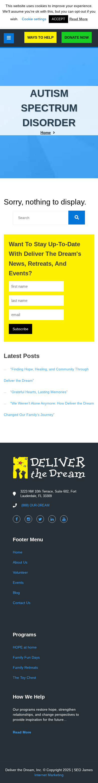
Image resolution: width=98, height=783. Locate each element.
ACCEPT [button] (58, 19)
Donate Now (77, 37)
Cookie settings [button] (34, 19)
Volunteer (20, 572)
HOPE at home (25, 647)
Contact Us (21, 603)
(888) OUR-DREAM (35, 505)
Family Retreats (25, 667)
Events (18, 582)
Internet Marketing (49, 775)
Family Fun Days (26, 657)
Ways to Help (40, 37)
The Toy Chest (24, 678)
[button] (76, 218)
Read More (78, 19)
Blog (16, 593)
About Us (20, 562)
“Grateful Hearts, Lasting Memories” (39, 392)
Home (45, 132)
